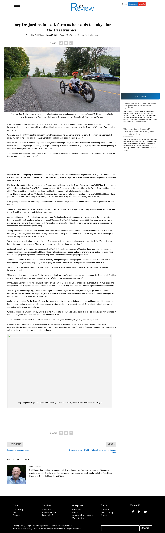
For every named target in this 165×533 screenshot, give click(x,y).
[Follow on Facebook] (132, 520)
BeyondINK (47, 523)
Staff (15, 521)
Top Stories (72, 35)
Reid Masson (38, 35)
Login (124, 4)
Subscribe (133, 4)
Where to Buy (78, 529)
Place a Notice (49, 521)
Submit (75, 521)
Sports (63, 35)
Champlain (84, 35)
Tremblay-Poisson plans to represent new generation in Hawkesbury (136, 105)
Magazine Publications (78, 525)
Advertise (46, 518)
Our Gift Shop (107, 521)
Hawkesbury (95, 35)
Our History (18, 518)
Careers (16, 523)
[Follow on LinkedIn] (139, 520)
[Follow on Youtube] (145, 520)
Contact (105, 523)
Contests (105, 518)
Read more (151, 124)
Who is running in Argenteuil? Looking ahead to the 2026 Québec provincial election (139, 131)
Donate (142, 4)
